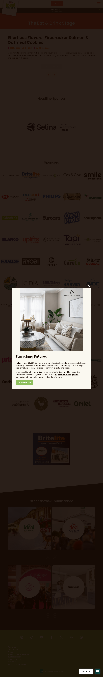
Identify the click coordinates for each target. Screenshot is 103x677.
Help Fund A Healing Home (67, 374)
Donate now (24, 382)
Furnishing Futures (41, 372)
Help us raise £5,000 (25, 363)
